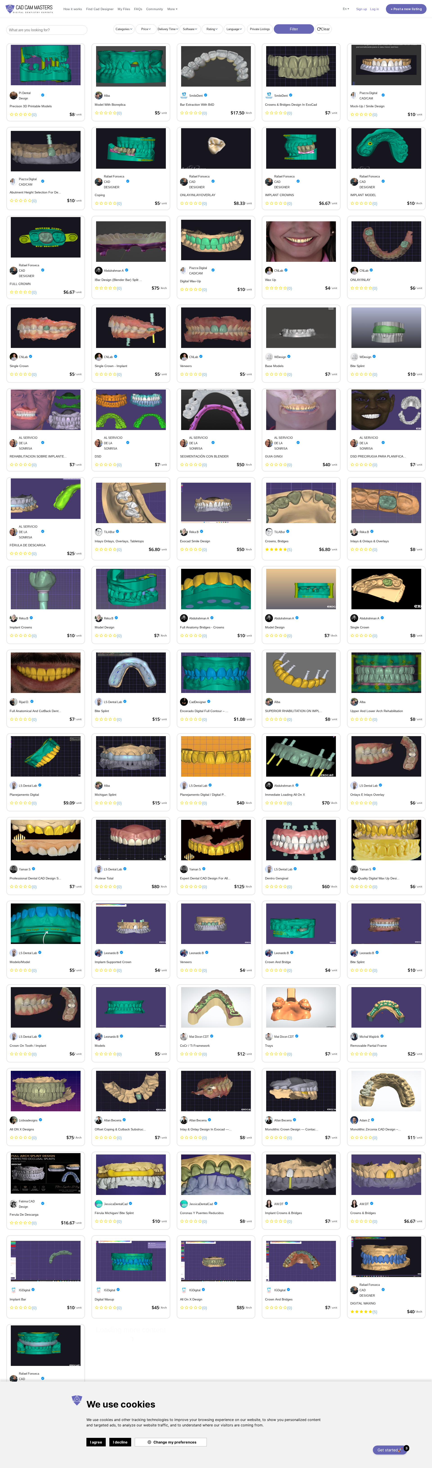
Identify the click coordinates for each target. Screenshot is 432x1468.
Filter (294, 29)
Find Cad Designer (100, 9)
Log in (374, 9)
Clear (325, 29)
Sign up (361, 9)
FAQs (138, 9)
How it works (72, 9)
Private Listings (260, 29)
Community (154, 9)
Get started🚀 (392, 1449)
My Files (124, 9)
